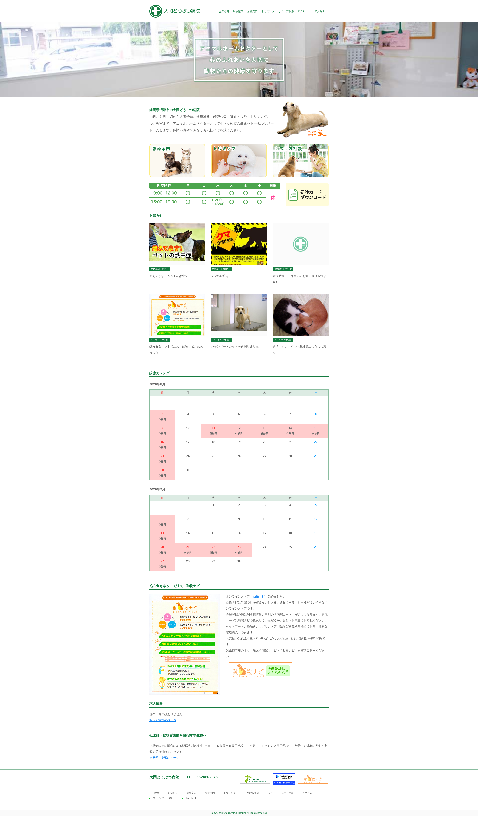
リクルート (304, 11)
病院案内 (238, 11)
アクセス (319, 11)
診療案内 (252, 11)
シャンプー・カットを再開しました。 (236, 346)
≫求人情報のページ (162, 720)
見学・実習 (287, 792)
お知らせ (224, 11)
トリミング (267, 11)
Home (156, 792)
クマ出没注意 (220, 276)
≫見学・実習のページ (164, 757)
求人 (270, 792)
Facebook (191, 798)
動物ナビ (259, 596)
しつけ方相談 (286, 11)
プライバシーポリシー (165, 798)
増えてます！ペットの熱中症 (168, 276)
